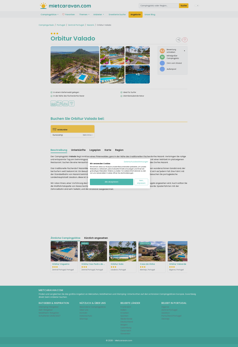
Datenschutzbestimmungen (136, 161)
